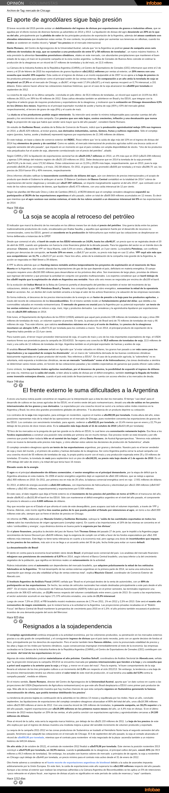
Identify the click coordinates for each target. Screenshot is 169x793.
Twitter (15, 212)
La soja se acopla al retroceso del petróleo (78, 216)
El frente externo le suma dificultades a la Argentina (90, 390)
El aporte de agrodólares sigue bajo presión (64, 19)
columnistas (44, 3)
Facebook (21, 212)
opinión (15, 3)
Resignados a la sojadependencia (67, 626)
